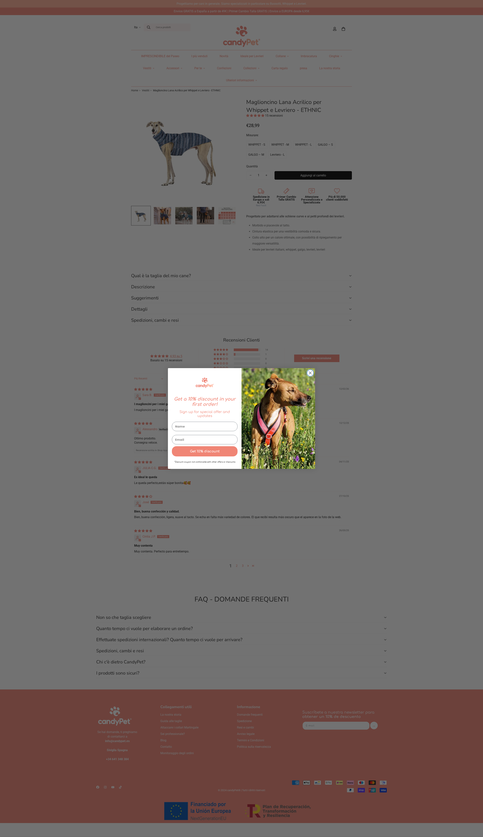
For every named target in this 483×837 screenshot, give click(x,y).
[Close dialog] (310, 373)
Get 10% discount (205, 451)
